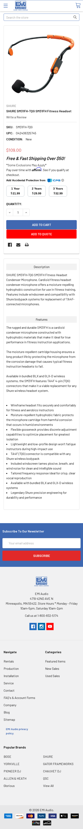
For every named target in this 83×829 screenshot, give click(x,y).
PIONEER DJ (12, 771)
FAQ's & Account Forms (19, 698)
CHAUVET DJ (52, 771)
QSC (46, 778)
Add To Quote (41, 234)
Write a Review (16, 117)
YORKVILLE (12, 764)
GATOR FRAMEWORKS (58, 764)
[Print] (26, 244)
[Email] (18, 244)
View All (48, 786)
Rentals (9, 661)
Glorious (9, 786)
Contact (9, 690)
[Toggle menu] (5, 5)
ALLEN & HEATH (15, 778)
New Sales (52, 668)
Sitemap (9, 719)
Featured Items (55, 661)
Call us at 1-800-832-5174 (41, 615)
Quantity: (14, 204)
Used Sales (52, 676)
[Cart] (78, 5)
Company (10, 705)
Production (11, 668)
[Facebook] (9, 244)
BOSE (7, 756)
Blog (7, 712)
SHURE (48, 756)
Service (9, 683)
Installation (11, 676)
